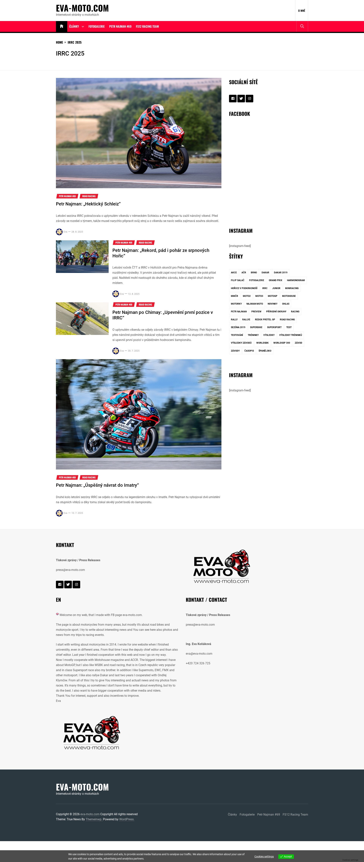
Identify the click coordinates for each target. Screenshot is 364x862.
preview (256, 311)
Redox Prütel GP (265, 319)
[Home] (61, 26)
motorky (236, 303)
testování (237, 335)
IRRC (265, 288)
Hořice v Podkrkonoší (244, 288)
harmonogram (296, 280)
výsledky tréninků (290, 335)
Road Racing (89, 196)
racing (295, 311)
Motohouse (289, 296)
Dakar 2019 (280, 272)
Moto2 (247, 296)
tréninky (253, 335)
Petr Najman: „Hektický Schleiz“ (88, 204)
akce (234, 272)
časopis (249, 351)
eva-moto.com (82, 8)
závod (298, 343)
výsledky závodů (241, 343)
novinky (272, 303)
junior (276, 288)
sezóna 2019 (238, 327)
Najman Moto (254, 303)
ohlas (285, 303)
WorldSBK (262, 343)
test (289, 327)
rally (234, 319)
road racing (287, 319)
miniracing (292, 288)
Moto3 (259, 296)
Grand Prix (275, 280)
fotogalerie (256, 280)
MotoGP (272, 296)
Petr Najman (239, 311)
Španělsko (265, 351)
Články (74, 26)
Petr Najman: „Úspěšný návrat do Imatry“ (97, 485)
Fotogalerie (97, 26)
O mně (301, 11)
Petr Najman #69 (120, 26)
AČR (244, 272)
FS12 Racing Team (147, 26)
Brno (254, 272)
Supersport (274, 327)
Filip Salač (237, 280)
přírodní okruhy (276, 311)
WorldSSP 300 (281, 343)
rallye (246, 319)
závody (235, 351)
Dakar (265, 272)
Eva (65, 231)
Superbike (256, 327)
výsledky (269, 335)
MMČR (234, 296)
